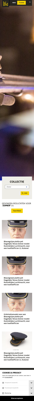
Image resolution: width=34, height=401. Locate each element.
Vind (25, 193)
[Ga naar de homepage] (5, 3)
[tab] (31, 382)
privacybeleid (8, 377)
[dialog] (17, 385)
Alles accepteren (17, 398)
